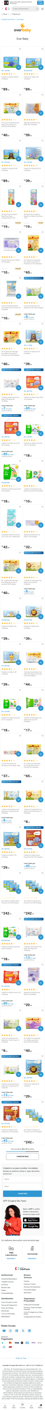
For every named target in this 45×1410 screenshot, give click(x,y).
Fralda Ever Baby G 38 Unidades (9, 673)
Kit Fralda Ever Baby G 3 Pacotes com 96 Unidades (33, 1131)
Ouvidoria (4, 1285)
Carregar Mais (22, 1156)
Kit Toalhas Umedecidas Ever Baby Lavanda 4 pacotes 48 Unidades (32, 1040)
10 (5, 272)
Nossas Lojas (5, 1287)
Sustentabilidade (7, 1293)
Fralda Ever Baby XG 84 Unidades (9, 169)
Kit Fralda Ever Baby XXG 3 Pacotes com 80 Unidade (11, 902)
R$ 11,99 (5, 269)
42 (5, 547)
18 (28, 455)
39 (28, 181)
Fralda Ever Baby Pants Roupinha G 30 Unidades (10, 1131)
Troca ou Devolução (8, 1314)
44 (28, 684)
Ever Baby (20, 19)
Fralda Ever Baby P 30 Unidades (9, 856)
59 (28, 135)
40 (5, 135)
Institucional (7, 1275)
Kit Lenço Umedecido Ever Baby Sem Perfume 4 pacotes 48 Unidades (10, 124)
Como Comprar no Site (9, 1302)
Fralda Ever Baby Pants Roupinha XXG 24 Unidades (33, 856)
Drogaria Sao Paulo (8, 19)
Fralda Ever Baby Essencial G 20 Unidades (11, 490)
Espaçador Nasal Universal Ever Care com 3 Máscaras (11, 535)
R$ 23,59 (5, 223)
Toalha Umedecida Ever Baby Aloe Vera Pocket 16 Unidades (10, 1040)
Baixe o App (40, 3)
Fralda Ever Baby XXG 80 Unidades (10, 78)
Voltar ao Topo (21, 1358)
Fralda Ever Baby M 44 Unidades (31, 627)
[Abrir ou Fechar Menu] (2, 8)
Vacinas (26, 1281)
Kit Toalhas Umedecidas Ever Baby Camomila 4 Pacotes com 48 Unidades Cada (10, 353)
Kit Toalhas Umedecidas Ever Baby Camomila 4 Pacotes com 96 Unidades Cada (33, 262)
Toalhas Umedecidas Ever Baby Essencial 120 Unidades (33, 719)
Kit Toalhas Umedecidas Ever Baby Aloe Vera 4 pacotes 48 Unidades (10, 582)
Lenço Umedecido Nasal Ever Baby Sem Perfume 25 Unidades (11, 307)
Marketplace (5, 1316)
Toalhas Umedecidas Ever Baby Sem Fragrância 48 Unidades (10, 811)
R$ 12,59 (5, 315)
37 (5, 776)
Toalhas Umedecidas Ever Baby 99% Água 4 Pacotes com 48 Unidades (33, 674)
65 (28, 272)
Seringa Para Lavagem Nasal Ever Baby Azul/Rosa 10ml (33, 216)
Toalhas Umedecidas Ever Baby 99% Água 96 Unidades (33, 948)
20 (28, 1005)
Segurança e (29, 1299)
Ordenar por (16, 14)
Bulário (3, 1290)
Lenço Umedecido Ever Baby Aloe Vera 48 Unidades (33, 307)
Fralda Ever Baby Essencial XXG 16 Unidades (33, 444)
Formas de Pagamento (9, 1305)
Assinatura (27, 1293)
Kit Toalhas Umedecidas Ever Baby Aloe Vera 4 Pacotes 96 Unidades (32, 765)
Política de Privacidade (31, 1305)
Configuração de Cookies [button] (32, 1317)
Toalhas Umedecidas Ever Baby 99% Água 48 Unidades (10, 399)
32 (28, 547)
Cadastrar (22, 1194)
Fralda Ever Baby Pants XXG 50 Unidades (33, 398)
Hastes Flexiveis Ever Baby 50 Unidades (11, 261)
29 (5, 867)
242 (6, 913)
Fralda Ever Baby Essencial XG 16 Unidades (11, 719)
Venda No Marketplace (9, 1279)
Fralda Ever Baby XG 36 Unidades (32, 352)
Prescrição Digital (30, 1290)
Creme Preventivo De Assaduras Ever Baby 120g (11, 764)
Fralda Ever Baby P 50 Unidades (9, 627)
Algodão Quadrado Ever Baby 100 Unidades (32, 535)
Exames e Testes (30, 1284)
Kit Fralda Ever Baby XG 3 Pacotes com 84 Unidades (33, 902)
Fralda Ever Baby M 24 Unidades (31, 1085)
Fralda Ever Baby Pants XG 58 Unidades (11, 444)
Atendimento (7, 1298)
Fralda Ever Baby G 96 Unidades (31, 78)
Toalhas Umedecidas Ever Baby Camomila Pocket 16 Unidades (33, 811)
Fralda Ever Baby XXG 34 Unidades (32, 169)
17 (28, 730)
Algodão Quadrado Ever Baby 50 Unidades (32, 993)
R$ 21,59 (27, 223)
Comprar (17, 67)
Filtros (5, 14)
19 (5, 226)
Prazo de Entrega (7, 1308)
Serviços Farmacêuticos (32, 1287)
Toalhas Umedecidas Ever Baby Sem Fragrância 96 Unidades (10, 1086)
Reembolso (5, 1311)
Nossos (28, 1276)
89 (5, 89)
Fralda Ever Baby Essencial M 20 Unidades (11, 947)
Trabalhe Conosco (7, 1282)
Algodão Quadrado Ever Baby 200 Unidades (32, 123)
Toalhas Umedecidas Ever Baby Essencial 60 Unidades (33, 490)
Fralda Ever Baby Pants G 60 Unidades (11, 993)
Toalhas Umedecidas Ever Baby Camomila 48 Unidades (33, 582)
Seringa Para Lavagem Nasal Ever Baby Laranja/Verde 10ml (9, 216)
